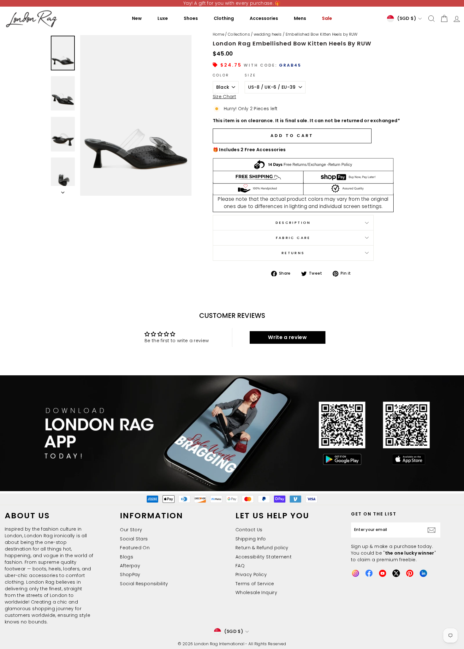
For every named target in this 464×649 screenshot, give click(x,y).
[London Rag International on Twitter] (396, 573)
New (137, 18)
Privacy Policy (251, 574)
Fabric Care (293, 237)
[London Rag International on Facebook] (369, 573)
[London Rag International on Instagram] (355, 573)
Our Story (131, 530)
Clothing (224, 18)
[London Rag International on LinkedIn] (423, 573)
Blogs (126, 557)
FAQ (240, 566)
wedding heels (268, 34)
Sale (327, 18)
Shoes (191, 18)
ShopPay (130, 574)
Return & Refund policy (262, 548)
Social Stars (134, 539)
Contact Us (249, 530)
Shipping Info (250, 539)
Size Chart (224, 96)
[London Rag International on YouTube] (382, 573)
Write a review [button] (287, 337)
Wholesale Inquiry (256, 592)
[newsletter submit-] (432, 530)
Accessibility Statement (263, 557)
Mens (300, 18)
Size (250, 75)
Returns (293, 252)
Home (218, 34)
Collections (239, 34)
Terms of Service (254, 584)
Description (293, 222)
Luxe (163, 18)
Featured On (135, 548)
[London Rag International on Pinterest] (409, 573)
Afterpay (130, 566)
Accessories (264, 18)
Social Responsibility (144, 584)
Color (221, 75)
